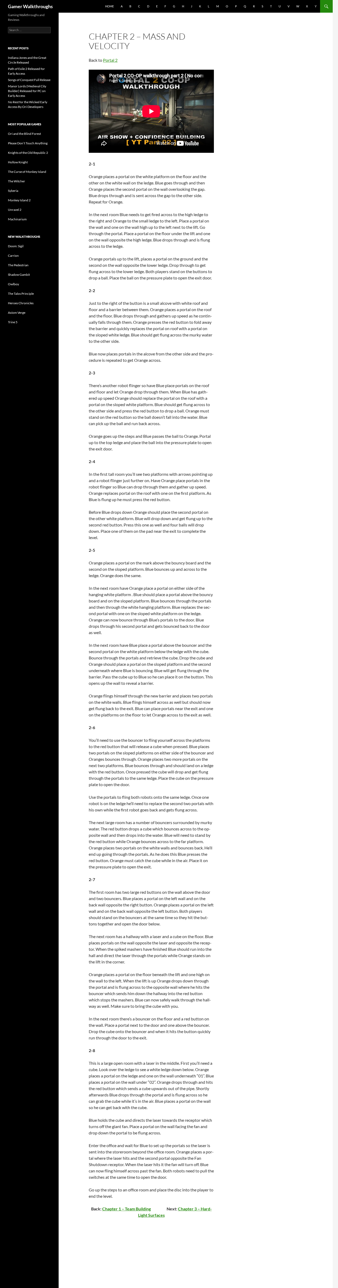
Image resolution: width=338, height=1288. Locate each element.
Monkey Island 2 (19, 200)
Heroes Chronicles (21, 303)
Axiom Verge (16, 313)
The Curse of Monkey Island (27, 172)
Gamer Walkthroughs (30, 6)
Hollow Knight (18, 162)
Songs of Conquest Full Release (29, 80)
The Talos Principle (21, 294)
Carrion (13, 256)
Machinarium (17, 219)
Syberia (13, 191)
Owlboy (13, 284)
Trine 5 (12, 322)
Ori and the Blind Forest (24, 134)
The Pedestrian (18, 265)
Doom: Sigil (16, 246)
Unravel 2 (14, 210)
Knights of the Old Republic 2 (28, 153)
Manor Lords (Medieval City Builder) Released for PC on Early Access (27, 91)
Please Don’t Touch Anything (28, 143)
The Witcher (16, 181)
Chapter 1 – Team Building (126, 1208)
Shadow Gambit (19, 275)
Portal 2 (110, 60)
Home (109, 6)
